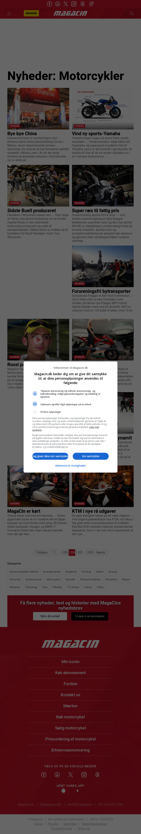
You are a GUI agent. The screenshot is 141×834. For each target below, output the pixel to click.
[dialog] (71, 417)
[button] (70, 412)
